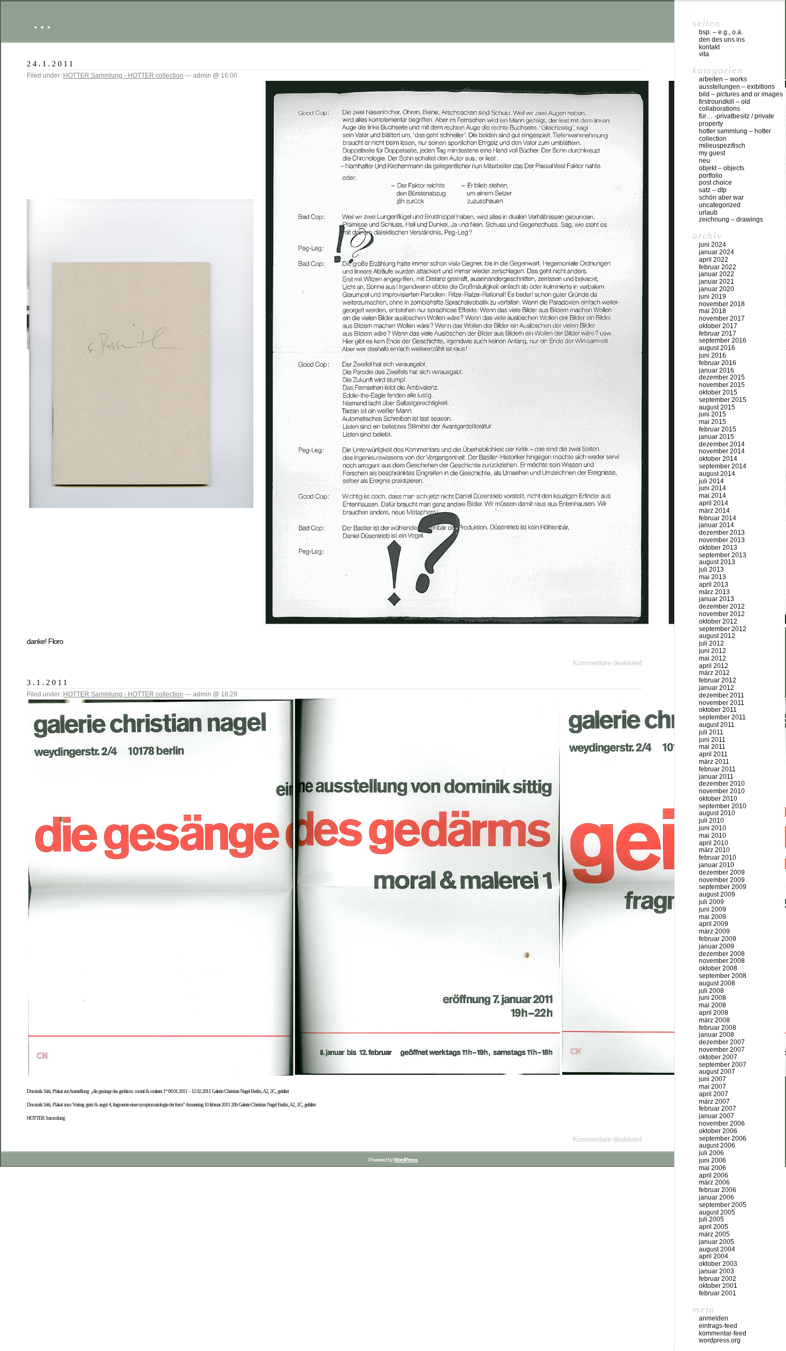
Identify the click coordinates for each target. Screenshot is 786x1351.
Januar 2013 (716, 599)
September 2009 (722, 887)
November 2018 (722, 304)
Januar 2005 (716, 1242)
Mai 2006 (712, 1168)
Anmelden (713, 1318)
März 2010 (714, 850)
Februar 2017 (717, 333)
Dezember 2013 (722, 532)
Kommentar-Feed (722, 1333)
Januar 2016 (716, 370)
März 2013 (714, 592)
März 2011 (714, 761)
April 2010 (713, 843)
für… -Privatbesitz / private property (736, 119)
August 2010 (717, 813)
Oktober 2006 (718, 1131)
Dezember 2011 (721, 695)
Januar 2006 (716, 1197)
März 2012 (714, 673)
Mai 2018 (712, 311)
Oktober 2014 (718, 458)
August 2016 (717, 348)
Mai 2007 (712, 1086)
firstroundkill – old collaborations (724, 105)
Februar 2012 (717, 680)
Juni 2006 (712, 1160)
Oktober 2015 (718, 392)
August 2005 (717, 1212)
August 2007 (717, 1071)
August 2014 (717, 473)
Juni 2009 (712, 909)
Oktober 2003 (718, 1263)
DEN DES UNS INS (722, 39)
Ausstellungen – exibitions (737, 86)
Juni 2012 (712, 651)
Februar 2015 (717, 429)
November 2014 (722, 451)
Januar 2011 (716, 776)
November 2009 (722, 880)
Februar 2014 (717, 518)
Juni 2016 (712, 355)
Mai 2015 (712, 422)
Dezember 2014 (722, 444)
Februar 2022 (717, 267)
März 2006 (714, 1182)
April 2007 (713, 1094)
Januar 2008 (716, 1034)
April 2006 (713, 1175)
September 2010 (722, 806)
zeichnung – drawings (731, 219)
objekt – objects (721, 168)
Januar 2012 (716, 688)
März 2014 (714, 510)
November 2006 (722, 1123)
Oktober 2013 (718, 547)
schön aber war (721, 197)
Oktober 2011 (718, 710)
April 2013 (713, 584)
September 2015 (722, 400)
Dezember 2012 (722, 606)
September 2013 (722, 555)
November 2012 (722, 614)
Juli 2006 (711, 1153)
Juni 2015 (712, 414)
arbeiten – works (723, 79)
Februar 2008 (717, 1027)
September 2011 (722, 717)
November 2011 (721, 703)
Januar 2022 (716, 274)
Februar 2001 (717, 1293)
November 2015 (722, 385)
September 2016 (722, 340)
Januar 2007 (716, 1116)
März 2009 (714, 931)
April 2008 (713, 1012)
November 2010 (722, 791)
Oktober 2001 (718, 1285)
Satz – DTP (713, 190)
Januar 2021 (716, 281)
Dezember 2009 (722, 872)
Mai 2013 (712, 577)
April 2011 (713, 754)
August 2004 (717, 1249)
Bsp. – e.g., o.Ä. (721, 32)
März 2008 (714, 1020)
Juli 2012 (711, 643)
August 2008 (717, 983)
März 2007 (714, 1101)
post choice (715, 182)
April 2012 (713, 666)
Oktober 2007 (718, 1057)
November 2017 (722, 318)
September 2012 (722, 629)
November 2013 (722, 540)
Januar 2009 (716, 946)
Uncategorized (720, 205)
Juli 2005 (711, 1219)
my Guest (712, 153)
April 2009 (713, 924)
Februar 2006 (717, 1190)
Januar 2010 (716, 865)
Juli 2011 (711, 732)
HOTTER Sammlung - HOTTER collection (123, 75)
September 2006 (722, 1138)
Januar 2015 (716, 437)
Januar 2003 (716, 1271)
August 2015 (717, 407)
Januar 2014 (716, 525)
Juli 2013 (711, 569)
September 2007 (722, 1064)
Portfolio (710, 175)
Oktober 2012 (718, 621)
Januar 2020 (716, 289)
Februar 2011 (717, 769)
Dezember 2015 (722, 377)
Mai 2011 (712, 746)
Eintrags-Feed (718, 1326)
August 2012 (717, 636)
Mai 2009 (712, 917)
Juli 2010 (711, 820)
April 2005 (713, 1227)
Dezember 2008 (722, 954)
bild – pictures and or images (741, 94)
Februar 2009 (717, 939)
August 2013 (717, 562)
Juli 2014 (711, 481)
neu (704, 160)
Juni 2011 (712, 739)
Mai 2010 (712, 835)
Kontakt (709, 47)
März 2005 (714, 1234)
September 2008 (722, 976)
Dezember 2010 (722, 783)
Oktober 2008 (718, 968)
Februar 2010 (717, 857)
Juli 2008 (711, 991)
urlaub (708, 212)
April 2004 (713, 1256)
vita (704, 54)
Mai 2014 (712, 495)
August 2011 (717, 724)
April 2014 (713, 503)
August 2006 (717, 1145)
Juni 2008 (712, 997)
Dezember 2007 (722, 1042)
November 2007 (722, 1049)
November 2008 (722, 961)
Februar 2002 (717, 1278)
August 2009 (717, 894)
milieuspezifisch (722, 145)
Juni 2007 (712, 1079)
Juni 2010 (712, 828)
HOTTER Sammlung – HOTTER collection (735, 134)
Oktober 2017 (718, 326)
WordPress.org (720, 1340)
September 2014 (722, 466)
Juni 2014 (712, 488)
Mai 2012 (712, 658)
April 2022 (713, 259)
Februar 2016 (717, 363)
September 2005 (722, 1205)
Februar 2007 (717, 1108)
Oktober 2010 (718, 798)
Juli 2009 (711, 902)
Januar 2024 (716, 252)
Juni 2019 (712, 296)
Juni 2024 (712, 244)
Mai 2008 (712, 1005)
